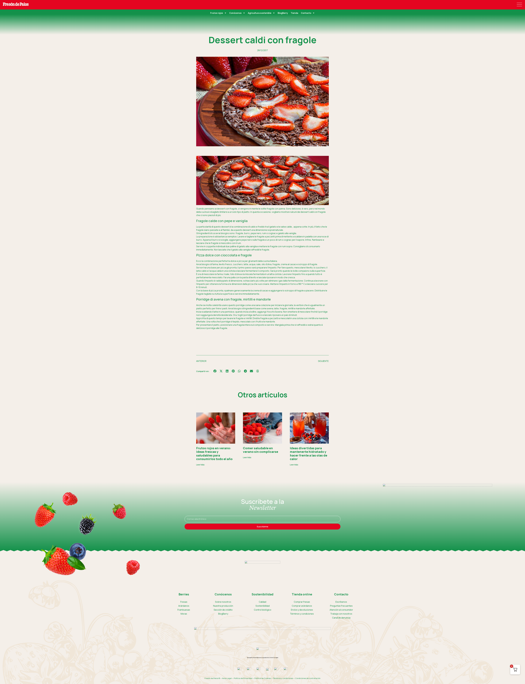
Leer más (200, 465)
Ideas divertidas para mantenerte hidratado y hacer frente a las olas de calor (308, 453)
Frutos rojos (216, 12)
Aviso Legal (227, 678)
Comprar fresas (302, 601)
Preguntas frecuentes (341, 605)
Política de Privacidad (243, 678)
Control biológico (262, 609)
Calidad (262, 601)
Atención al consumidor (341, 609)
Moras (184, 613)
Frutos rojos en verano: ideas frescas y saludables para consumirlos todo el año (214, 453)
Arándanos (183, 605)
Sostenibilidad (263, 605)
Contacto (306, 12)
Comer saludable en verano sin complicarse (260, 450)
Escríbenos (341, 601)
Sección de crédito (223, 609)
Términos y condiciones (302, 613)
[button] (215, 371)
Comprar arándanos (302, 605)
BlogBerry (283, 12)
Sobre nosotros (223, 601)
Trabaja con (341, 613)
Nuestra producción (223, 605)
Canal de (341, 617)
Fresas (183, 601)
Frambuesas (183, 609)
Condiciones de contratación (307, 678)
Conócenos (235, 12)
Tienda (294, 12)
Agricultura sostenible (259, 12)
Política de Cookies (262, 678)
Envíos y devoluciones (302, 609)
